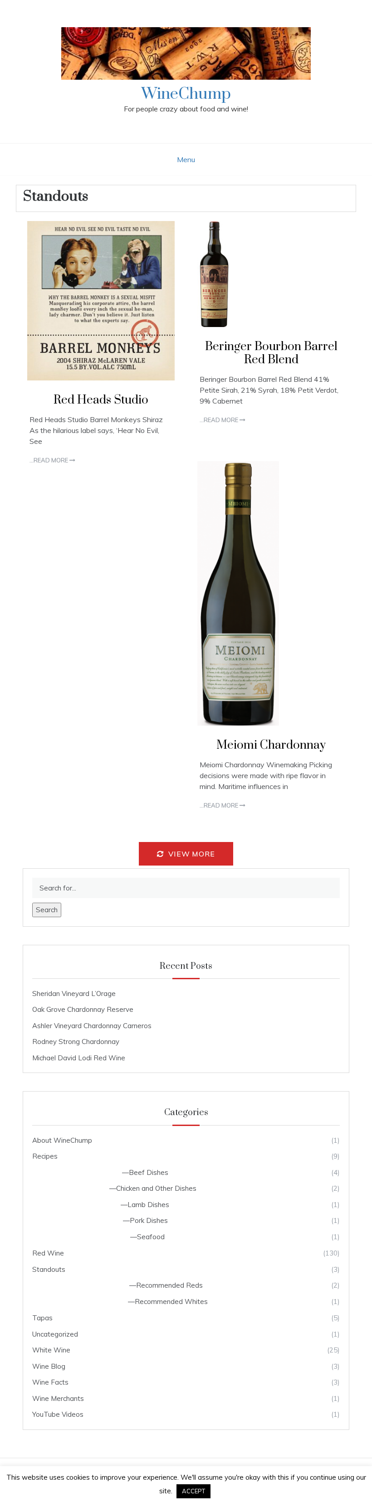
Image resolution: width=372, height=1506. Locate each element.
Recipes (45, 1156)
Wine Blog (48, 1366)
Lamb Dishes (148, 1204)
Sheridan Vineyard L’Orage (74, 993)
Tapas (42, 1318)
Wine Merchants (58, 1398)
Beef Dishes (148, 1172)
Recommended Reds (169, 1285)
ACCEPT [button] (193, 1491)
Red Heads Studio (101, 400)
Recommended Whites (171, 1301)
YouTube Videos (57, 1414)
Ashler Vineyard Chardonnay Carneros (92, 1025)
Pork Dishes (149, 1220)
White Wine (51, 1350)
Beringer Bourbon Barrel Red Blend (271, 353)
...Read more (49, 460)
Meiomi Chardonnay (271, 745)
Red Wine (48, 1253)
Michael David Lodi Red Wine (78, 1058)
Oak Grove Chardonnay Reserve (82, 1009)
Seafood (151, 1236)
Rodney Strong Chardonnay (75, 1041)
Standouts (48, 1269)
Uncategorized (55, 1334)
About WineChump (62, 1140)
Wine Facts (50, 1382)
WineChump (186, 94)
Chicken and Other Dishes (156, 1188)
